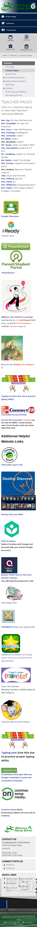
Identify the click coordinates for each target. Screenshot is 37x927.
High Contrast (28, 922)
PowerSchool (8, 273)
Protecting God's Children (16, 92)
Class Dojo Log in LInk (12, 465)
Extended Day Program (15, 78)
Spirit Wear (9, 85)
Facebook (10, 865)
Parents (13, 56)
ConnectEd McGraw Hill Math (14, 415)
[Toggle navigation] (33, 6)
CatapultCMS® (26, 918)
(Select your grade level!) (18, 627)
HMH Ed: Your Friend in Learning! (17, 317)
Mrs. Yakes (6, 188)
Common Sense (8, 810)
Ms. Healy (6, 145)
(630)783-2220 (9, 853)
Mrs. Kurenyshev (9, 148)
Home (5, 56)
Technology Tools (9, 603)
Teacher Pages (26, 56)
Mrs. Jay (5, 120)
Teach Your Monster (10, 686)
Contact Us (10, 868)
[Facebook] (3, 908)
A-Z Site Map (19, 924)
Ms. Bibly (5, 139)
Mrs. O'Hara (7, 163)
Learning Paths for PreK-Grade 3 (15, 722)
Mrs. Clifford (7, 178)
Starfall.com (16, 658)
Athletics (9, 88)
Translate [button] (11, 30)
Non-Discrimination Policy (13, 922)
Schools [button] (10, 23)
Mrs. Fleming (7, 132)
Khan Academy (9, 541)
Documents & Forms (13, 95)
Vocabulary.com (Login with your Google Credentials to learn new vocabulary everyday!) (16, 777)
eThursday (10, 17)
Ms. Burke (6, 160)
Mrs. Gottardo (8, 136)
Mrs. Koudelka (8, 123)
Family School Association (15, 81)
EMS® (33, 918)
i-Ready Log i (7, 236)
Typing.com (9, 752)
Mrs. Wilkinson (8, 185)
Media (20, 810)
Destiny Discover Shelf (12, 514)
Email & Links (10, 74)
